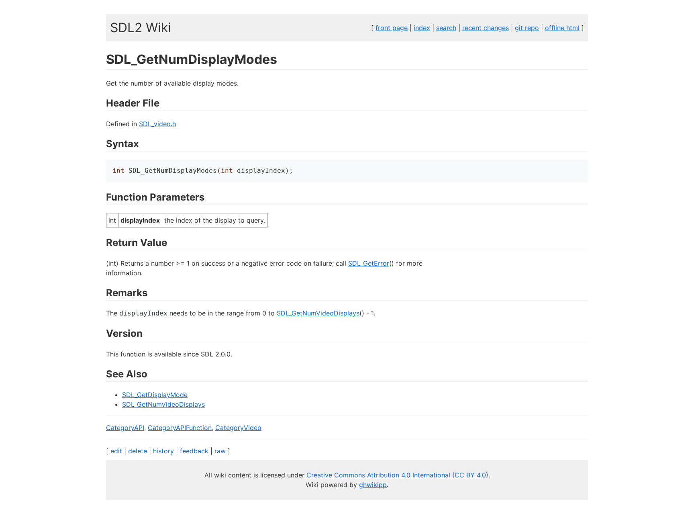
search (446, 28)
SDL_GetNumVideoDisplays (318, 313)
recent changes (485, 28)
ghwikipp (373, 485)
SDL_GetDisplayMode (155, 395)
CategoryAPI (125, 428)
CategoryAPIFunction (180, 428)
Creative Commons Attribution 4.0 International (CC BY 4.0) (397, 475)
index (422, 28)
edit (116, 451)
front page (392, 28)
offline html (562, 28)
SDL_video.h (157, 124)
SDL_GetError (368, 263)
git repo (527, 28)
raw (220, 451)
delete (137, 451)
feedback (194, 451)
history (163, 451)
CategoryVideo (238, 428)
